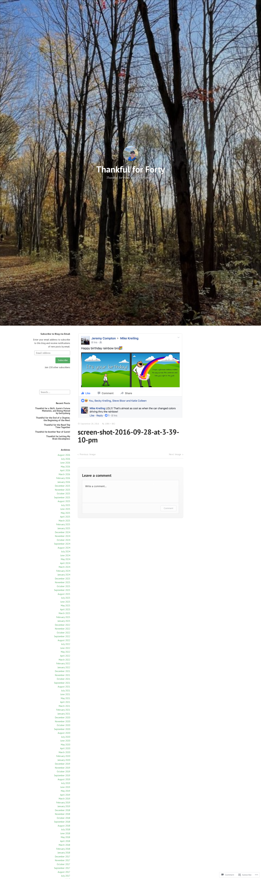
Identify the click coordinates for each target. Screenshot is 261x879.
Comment (168, 508)
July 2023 (65, 597)
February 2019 (63, 802)
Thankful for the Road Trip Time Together (57, 426)
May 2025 (65, 512)
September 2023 (62, 590)
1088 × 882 (110, 423)
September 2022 (62, 636)
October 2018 (63, 818)
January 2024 (64, 574)
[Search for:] (54, 391)
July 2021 (65, 690)
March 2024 (64, 566)
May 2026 (65, 466)
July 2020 (65, 736)
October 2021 (63, 678)
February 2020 (63, 756)
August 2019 (64, 779)
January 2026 (64, 482)
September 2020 (62, 729)
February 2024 (63, 570)
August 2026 (64, 454)
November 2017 (62, 860)
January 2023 (64, 620)
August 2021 (64, 686)
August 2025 (64, 501)
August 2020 (64, 732)
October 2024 (63, 540)
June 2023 (65, 601)
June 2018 (65, 833)
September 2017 (62, 868)
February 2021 (63, 709)
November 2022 (62, 628)
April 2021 (65, 702)
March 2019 (64, 798)
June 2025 (65, 509)
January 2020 (64, 760)
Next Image (175, 454)
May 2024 (65, 559)
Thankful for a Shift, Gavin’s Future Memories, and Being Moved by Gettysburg (52, 411)
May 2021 (65, 698)
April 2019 (65, 794)
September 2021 (62, 682)
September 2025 (62, 497)
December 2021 (62, 671)
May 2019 (65, 790)
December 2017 (62, 856)
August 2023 (64, 594)
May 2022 (65, 651)
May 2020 (65, 744)
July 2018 (65, 829)
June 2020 (65, 740)
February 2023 (63, 617)
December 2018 (62, 810)
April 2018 (65, 841)
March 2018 (64, 844)
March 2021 (64, 706)
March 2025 (64, 520)
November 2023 (62, 582)
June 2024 (65, 555)
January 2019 (64, 806)
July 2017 (65, 875)
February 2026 (63, 478)
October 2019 (63, 771)
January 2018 (64, 852)
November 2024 (62, 536)
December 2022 (62, 624)
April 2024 (65, 563)
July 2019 (65, 783)
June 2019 (65, 787)
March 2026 (64, 474)
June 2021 (65, 694)
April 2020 (65, 748)
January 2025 (64, 528)
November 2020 (62, 721)
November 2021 (62, 675)
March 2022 (64, 659)
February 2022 (63, 663)
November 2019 (62, 767)
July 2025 (65, 505)
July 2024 (65, 551)
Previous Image (88, 454)
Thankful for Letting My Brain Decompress (58, 437)
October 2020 (63, 725)
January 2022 (64, 667)
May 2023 (65, 605)
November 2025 (62, 489)
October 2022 (63, 632)
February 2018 (63, 848)
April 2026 (65, 470)
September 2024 (62, 543)
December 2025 (62, 485)
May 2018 (65, 837)
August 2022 (64, 640)
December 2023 (62, 578)
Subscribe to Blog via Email (55, 333)
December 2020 (62, 717)
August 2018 (64, 825)
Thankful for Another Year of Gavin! (52, 431)
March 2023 (64, 613)
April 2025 (65, 516)
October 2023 (63, 586)
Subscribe (63, 360)
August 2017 (64, 872)
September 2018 (62, 821)
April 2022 (65, 655)
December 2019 (62, 763)
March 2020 (64, 752)
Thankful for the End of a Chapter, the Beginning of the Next (53, 419)
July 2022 (65, 644)
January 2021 (64, 713)
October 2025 (63, 493)
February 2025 (63, 524)
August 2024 (64, 547)
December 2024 (62, 532)
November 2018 (62, 814)
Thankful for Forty (130, 169)
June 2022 (65, 648)
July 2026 (65, 458)
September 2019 (62, 775)
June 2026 (65, 462)
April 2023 (65, 609)
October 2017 (63, 864)
